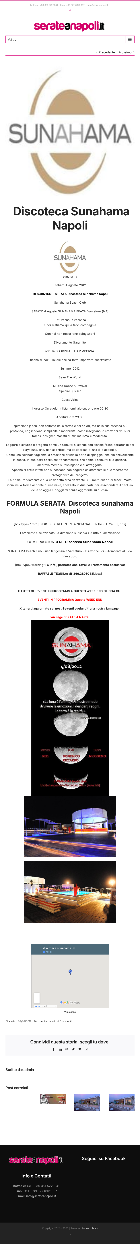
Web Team (92, 1228)
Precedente (107, 52)
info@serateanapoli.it (99, 5)
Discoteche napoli (44, 1021)
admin (12, 1021)
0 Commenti (64, 1021)
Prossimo (125, 52)
